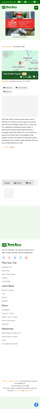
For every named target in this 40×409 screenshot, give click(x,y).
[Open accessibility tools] (36, 404)
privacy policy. (28, 391)
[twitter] (21, 258)
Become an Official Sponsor (11, 381)
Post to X (7, 147)
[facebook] (4, 258)
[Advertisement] (20, 164)
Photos (19, 183)
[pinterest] (15, 258)
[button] (36, 8)
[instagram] (9, 258)
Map (29, 183)
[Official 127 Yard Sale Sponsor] (20, 23)
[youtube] (26, 258)
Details (7, 183)
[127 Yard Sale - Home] (9, 7)
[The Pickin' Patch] (20, 106)
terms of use (17, 391)
